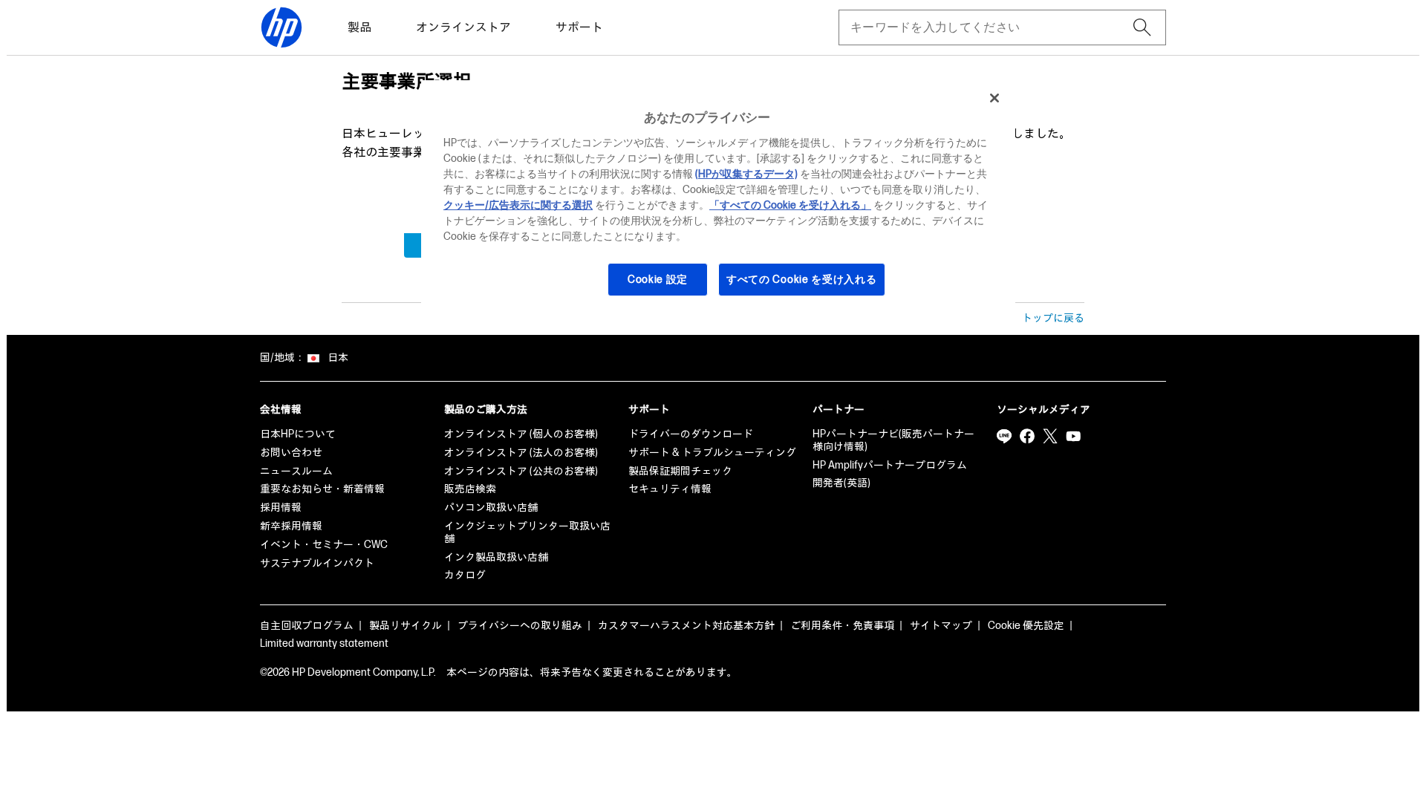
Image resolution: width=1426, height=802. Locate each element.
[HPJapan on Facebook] (1027, 435)
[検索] (1142, 27)
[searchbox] (990, 27)
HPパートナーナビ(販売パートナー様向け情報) (893, 440)
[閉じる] (994, 98)
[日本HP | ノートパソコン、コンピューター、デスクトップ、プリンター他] (281, 27)
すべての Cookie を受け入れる (801, 279)
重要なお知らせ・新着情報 (322, 489)
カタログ (465, 575)
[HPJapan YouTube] (1073, 435)
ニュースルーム (296, 471)
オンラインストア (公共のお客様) (521, 471)
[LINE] (1004, 435)
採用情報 (281, 507)
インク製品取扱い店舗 (496, 557)
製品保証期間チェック (680, 471)
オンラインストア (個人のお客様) (521, 434)
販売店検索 (470, 489)
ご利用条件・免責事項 (842, 625)
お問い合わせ (291, 452)
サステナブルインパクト (317, 563)
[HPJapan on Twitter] (1050, 435)
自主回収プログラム (307, 625)
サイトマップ (941, 625)
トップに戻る (1053, 318)
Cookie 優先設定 (1026, 625)
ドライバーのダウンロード (690, 434)
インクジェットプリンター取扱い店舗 (527, 532)
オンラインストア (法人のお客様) (521, 452)
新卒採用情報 (291, 526)
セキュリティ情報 (670, 489)
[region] (718, 197)
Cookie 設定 (658, 279)
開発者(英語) (841, 483)
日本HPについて (298, 434)
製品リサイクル (405, 625)
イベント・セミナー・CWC (324, 544)
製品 (359, 28)
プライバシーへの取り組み (520, 625)
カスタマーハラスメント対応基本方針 (686, 625)
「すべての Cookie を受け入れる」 (790, 205)
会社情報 (281, 409)
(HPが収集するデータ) (746, 174)
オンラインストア (463, 28)
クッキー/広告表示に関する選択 (518, 205)
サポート (579, 28)
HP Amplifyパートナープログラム (890, 465)
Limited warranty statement (324, 643)
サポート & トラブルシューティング (712, 452)
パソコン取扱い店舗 (491, 507)
